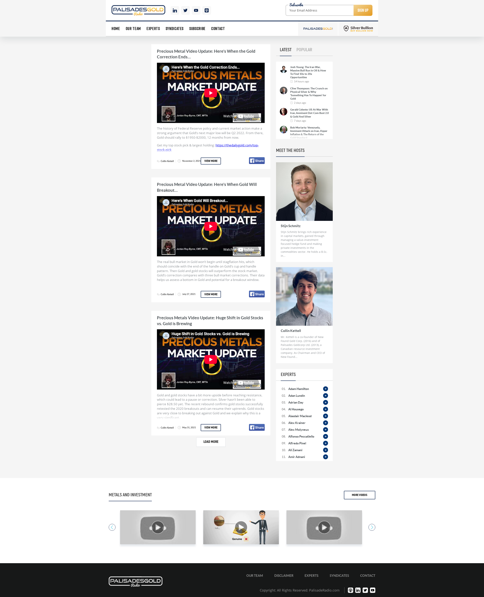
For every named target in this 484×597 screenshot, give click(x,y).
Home (116, 28)
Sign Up (363, 10)
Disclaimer (283, 575)
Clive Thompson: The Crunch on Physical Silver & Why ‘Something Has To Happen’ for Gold (309, 93)
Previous (112, 527)
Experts (153, 28)
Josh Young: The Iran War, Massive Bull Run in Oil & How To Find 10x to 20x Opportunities (308, 72)
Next (371, 527)
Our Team (133, 28)
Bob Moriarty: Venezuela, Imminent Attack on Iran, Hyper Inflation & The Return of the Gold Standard (308, 132)
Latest (286, 50)
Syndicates (175, 28)
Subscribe (197, 28)
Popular (304, 50)
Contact (218, 28)
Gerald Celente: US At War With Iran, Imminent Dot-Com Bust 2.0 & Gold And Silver (309, 113)
